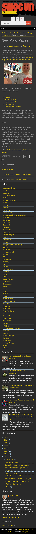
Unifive (5, 247)
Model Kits (6, 316)
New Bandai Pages (11, 462)
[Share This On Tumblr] (31, 156)
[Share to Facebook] (17, 156)
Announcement (8, 252)
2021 (6, 443)
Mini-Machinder (8, 311)
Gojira (5, 276)
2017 (6, 454)
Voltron (5, 345)
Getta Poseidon (10, 104)
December (10, 459)
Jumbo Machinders (15, 150)
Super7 (5, 203)
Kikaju (5, 289)
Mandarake (7, 230)
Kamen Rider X (10, 102)
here (8, 146)
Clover (5, 257)
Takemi (5, 333)
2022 (6, 440)
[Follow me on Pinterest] (22, 19)
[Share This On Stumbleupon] (28, 156)
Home (18, 174)
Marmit (5, 296)
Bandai (5, 205)
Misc (4, 313)
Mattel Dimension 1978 (13, 476)
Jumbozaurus (8, 284)
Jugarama (6, 281)
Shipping (6, 326)
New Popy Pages (11, 473)
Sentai (5, 242)
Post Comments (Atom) (19, 179)
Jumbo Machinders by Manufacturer (17, 465)
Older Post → (28, 174)
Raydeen (6, 237)
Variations (6, 249)
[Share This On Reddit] (3, 159)
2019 (6, 448)
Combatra (6, 222)
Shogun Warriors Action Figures (14, 245)
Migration (6, 308)
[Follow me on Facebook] (13, 19)
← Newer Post (8, 174)
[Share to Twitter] (19, 156)
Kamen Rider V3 (11, 99)
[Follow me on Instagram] (17, 19)
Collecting (6, 220)
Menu (18, 28)
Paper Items (7, 213)
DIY (4, 264)
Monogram (7, 318)
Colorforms (7, 259)
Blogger (25, 532)
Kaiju (5, 286)
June (8, 487)
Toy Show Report (9, 335)
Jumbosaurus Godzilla (13, 107)
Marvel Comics (8, 299)
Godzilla (6, 227)
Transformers (7, 340)
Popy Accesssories (9, 200)
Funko (5, 274)
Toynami (6, 217)
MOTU (5, 294)
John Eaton (14, 496)
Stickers (6, 331)
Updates (6, 193)
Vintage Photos (8, 343)
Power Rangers (8, 235)
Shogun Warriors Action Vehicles (14, 215)
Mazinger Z (9, 97)
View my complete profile (10, 517)
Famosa (6, 272)
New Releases (8, 321)
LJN (4, 291)
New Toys (6, 232)
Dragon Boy (7, 225)
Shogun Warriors (9, 195)
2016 (6, 456)
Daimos (5, 267)
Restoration (7, 240)
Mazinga (6, 304)
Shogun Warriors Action (11, 328)
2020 (6, 445)
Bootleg (5, 254)
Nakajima (6, 210)
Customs (6, 208)
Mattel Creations (9, 301)
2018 (6, 451)
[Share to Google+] (13, 156)
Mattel (5, 198)
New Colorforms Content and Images (18, 479)
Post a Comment (7, 170)
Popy (26, 150)
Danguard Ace (8, 269)
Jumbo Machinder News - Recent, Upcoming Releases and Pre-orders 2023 (21, 417)
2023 (6, 437)
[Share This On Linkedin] (25, 156)
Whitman (6, 348)
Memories (6, 306)
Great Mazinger (8, 279)
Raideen (6, 323)
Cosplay (6, 262)
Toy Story (6, 338)
